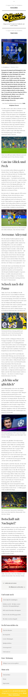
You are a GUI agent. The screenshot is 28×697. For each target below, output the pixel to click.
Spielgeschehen (7, 643)
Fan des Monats (7, 630)
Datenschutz (14, 8)
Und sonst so (6, 651)
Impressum (14, 33)
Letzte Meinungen (8, 639)
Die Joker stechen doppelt (10, 619)
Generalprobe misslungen (10, 599)
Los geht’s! (16, 663)
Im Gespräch (6, 634)
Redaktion (19, 5)
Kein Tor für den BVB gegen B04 (12, 614)
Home (4, 679)
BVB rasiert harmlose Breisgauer (12, 610)
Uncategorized (7, 647)
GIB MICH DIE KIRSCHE (19, 691)
